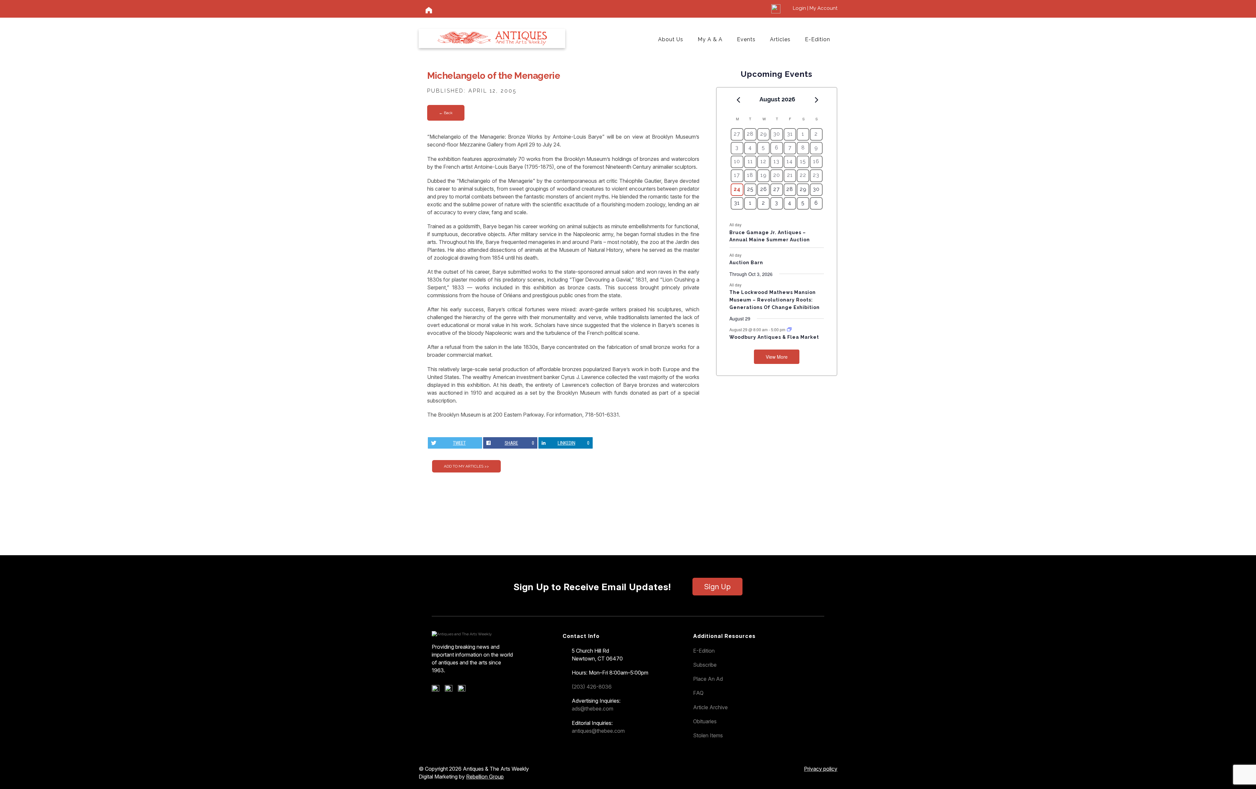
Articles (780, 39)
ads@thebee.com (592, 708)
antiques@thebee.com (598, 731)
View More (777, 356)
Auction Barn (746, 262)
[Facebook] (438, 690)
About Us (670, 39)
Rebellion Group (485, 776)
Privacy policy (820, 768)
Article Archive (710, 707)
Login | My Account (815, 8)
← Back (446, 113)
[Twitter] (451, 690)
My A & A (710, 39)
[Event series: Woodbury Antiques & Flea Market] (789, 329)
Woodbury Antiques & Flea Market (774, 337)
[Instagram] (464, 690)
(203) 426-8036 (592, 686)
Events (746, 39)
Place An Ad (708, 679)
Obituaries (705, 721)
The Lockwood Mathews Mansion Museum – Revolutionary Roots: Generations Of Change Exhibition (774, 300)
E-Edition (817, 39)
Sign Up (717, 586)
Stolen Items (708, 735)
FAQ (698, 693)
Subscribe (705, 664)
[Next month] (817, 100)
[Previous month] (738, 100)
